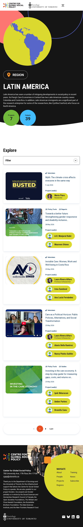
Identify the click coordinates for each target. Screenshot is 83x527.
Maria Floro (59, 195)
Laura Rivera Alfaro (63, 279)
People (60, 477)
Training (73, 472)
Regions (60, 485)
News (72, 477)
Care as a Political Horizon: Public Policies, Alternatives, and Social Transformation (61, 317)
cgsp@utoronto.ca (11, 476)
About (59, 472)
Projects (60, 481)
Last (51, 429)
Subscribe (74, 481)
